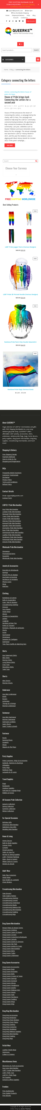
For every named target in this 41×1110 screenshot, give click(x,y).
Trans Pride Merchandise (10, 516)
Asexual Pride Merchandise (11, 523)
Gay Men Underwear (9, 694)
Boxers (4, 699)
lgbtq (19, 108)
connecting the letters (17, 92)
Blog (34, 15)
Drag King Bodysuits (9, 1018)
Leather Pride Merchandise (11, 535)
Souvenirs (5, 556)
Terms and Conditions (9, 482)
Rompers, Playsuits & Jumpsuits (13, 628)
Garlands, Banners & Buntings (12, 763)
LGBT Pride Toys (8, 1073)
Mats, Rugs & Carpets (9, 859)
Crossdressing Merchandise (11, 910)
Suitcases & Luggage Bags (11, 790)
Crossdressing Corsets (10, 900)
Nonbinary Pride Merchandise (12, 537)
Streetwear (6, 637)
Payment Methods (8, 457)
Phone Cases (6, 582)
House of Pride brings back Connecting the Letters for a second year (17, 99)
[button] (38, 59)
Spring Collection (8, 806)
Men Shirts (6, 658)
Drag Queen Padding (9, 999)
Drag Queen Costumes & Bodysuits (14, 937)
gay (28, 106)
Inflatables (5, 765)
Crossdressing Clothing (10, 605)
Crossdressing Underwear (11, 903)
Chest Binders (7, 882)
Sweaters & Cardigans (9, 639)
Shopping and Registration (11, 461)
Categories (9, 59)
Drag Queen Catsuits (9, 939)
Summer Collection (8, 809)
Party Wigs (6, 768)
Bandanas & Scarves (9, 598)
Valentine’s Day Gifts (9, 827)
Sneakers (5, 742)
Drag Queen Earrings (9, 978)
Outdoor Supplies (8, 788)
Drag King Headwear (9, 1029)
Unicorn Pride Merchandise (11, 542)
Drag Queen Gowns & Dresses (12, 942)
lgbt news (13, 108)
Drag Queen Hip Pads (9, 944)
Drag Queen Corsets (9, 935)
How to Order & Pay (9, 459)
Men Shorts (6, 681)
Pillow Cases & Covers (10, 861)
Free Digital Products (9, 1093)
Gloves (4, 614)
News (13, 94)
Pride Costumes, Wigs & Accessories (14, 761)
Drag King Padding (8, 1036)
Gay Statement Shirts (9, 655)
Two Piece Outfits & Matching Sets (14, 644)
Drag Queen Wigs (8, 1004)
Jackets (4, 619)
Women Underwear (9, 706)
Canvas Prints (7, 845)
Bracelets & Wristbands (10, 570)
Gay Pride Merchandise (10, 509)
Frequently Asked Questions (11, 473)
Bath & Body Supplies (9, 843)
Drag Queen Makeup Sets (11, 990)
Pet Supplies (6, 1077)
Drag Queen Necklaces (10, 997)
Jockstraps (5, 701)
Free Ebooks (6, 1096)
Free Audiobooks (8, 1091)
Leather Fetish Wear (9, 1050)
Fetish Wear (6, 612)
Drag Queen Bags (8, 969)
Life (9, 94)
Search (36, 50)
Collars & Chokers (8, 1054)
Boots (4, 738)
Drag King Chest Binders (10, 1020)
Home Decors (7, 841)
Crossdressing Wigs (9, 914)
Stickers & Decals (8, 864)
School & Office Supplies (10, 1080)
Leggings (5, 621)
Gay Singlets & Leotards (10, 880)
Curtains (5, 848)
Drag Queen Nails (8, 995)
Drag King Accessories (10, 1015)
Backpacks (6, 786)
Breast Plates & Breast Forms (12, 928)
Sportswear (6, 635)
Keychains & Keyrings (9, 577)
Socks (4, 632)
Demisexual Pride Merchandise (12, 532)
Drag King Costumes (9, 1027)
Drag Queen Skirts (8, 951)
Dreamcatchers (7, 850)
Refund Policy (7, 484)
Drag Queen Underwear (10, 956)
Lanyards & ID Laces (9, 772)
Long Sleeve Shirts (8, 662)
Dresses (5, 607)
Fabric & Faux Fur (8, 852)
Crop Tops (6, 665)
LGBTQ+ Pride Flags (9, 1075)
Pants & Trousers (8, 625)
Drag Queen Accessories (10, 967)
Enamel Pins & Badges (10, 575)
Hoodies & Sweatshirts (10, 616)
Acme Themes (26, 1109)
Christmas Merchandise (10, 825)
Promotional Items (8, 554)
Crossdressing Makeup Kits (11, 907)
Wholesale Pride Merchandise (12, 558)
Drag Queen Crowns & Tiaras (12, 976)
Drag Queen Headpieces (10, 985)
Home (7, 15)
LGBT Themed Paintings (10, 857)
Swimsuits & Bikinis (9, 722)
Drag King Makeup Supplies (11, 1031)
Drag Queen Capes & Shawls (12, 932)
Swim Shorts (6, 724)
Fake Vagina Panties (9, 896)
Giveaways (6, 551)
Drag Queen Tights (8, 953)
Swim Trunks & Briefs (9, 726)
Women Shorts (7, 683)
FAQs (28, 15)
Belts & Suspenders (9, 600)
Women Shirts (7, 660)
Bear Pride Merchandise (10, 530)
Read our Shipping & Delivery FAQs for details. (23, 5)
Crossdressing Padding (10, 912)
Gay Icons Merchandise (10, 1068)
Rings (4, 584)
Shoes (4, 745)
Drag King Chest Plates (10, 1022)
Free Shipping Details (9, 454)
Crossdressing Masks (9, 905)
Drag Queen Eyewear (9, 981)
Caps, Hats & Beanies (9, 602)
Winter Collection (8, 811)
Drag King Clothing (8, 1025)
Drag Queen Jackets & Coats (12, 946)
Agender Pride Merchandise (11, 526)
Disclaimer (6, 477)
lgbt (31, 106)
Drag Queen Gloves (9, 983)
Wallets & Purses (8, 793)
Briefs (4, 696)
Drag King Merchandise (10, 1034)
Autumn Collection (8, 804)
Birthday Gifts (7, 822)
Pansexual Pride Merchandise (12, 539)
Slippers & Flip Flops (9, 747)
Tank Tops (6, 669)
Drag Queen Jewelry (9, 988)
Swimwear (5, 642)
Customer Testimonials (10, 475)
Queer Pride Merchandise (11, 519)
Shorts (4, 630)
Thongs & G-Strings (9, 703)
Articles (7, 92)
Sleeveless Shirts (8, 667)
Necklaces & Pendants (10, 579)
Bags (4, 784)
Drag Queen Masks (9, 992)
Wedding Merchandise (9, 829)
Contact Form (7, 498)
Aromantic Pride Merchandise (12, 528)
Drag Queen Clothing (9, 930)
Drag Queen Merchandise (11, 949)
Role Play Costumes (9, 875)
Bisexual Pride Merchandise (11, 514)
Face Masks (6, 609)
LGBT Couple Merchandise (11, 1070)
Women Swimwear (8, 719)
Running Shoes (7, 740)
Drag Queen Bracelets (10, 971)
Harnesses (6, 1052)
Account (15, 18)
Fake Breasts (6, 893)
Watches (5, 586)
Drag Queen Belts (8, 974)
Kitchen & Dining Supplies (11, 855)
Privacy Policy (7, 480)
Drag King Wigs (7, 1038)
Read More (10, 145)
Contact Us (24, 18)
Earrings (5, 572)
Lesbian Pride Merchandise (11, 512)
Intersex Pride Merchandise (11, 521)
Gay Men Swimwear (9, 717)
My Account (31, 21)
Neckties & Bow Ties (9, 623)
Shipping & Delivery (18, 15)
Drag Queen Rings (8, 1002)
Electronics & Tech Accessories (13, 1066)
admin (22, 106)
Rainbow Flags (7, 770)
